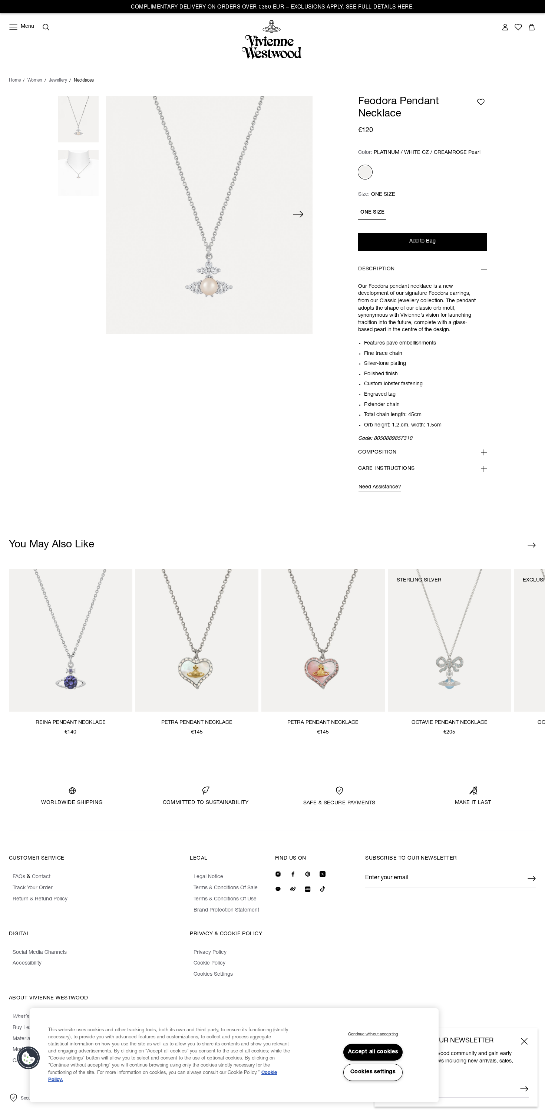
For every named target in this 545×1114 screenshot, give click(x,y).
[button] (28, 1058)
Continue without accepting (373, 1034)
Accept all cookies (373, 1052)
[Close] (524, 1041)
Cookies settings (373, 1072)
